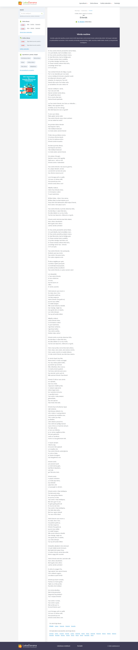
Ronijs (72, 635)
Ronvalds (86, 635)
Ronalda (51, 635)
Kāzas (22, 62)
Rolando (98, 633)
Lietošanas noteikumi (63, 646)
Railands (77, 633)
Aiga (28, 24)
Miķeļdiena (33, 66)
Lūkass (56, 626)
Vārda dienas (94, 3)
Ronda (68, 635)
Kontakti (79, 646)
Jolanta (32, 28)
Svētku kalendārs (105, 3)
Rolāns (109, 633)
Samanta (37, 28)
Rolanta (114, 633)
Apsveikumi (83, 3)
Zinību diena (31, 62)
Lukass (72, 633)
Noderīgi (117, 3)
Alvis (28, 28)
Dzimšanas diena (25, 58)
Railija (83, 633)
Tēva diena (24, 66)
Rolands (67, 626)
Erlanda (62, 633)
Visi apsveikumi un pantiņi (27, 70)
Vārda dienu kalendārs (26, 32)
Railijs (87, 633)
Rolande (93, 633)
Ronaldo (57, 635)
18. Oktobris (81, 22)
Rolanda (62, 626)
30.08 (22, 29)
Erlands (67, 633)
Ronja (77, 635)
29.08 (22, 25)
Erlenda (51, 633)
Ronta (81, 635)
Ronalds (73, 626)
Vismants (37, 24)
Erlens (56, 633)
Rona (92, 635)
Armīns (32, 24)
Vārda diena (37, 58)
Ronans (63, 635)
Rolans (104, 633)
